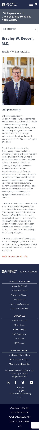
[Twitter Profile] (22, 382)
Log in (20, 396)
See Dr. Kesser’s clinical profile (14, 256)
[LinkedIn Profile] (8, 382)
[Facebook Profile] (15, 382)
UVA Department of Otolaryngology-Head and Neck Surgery (16, 16)
